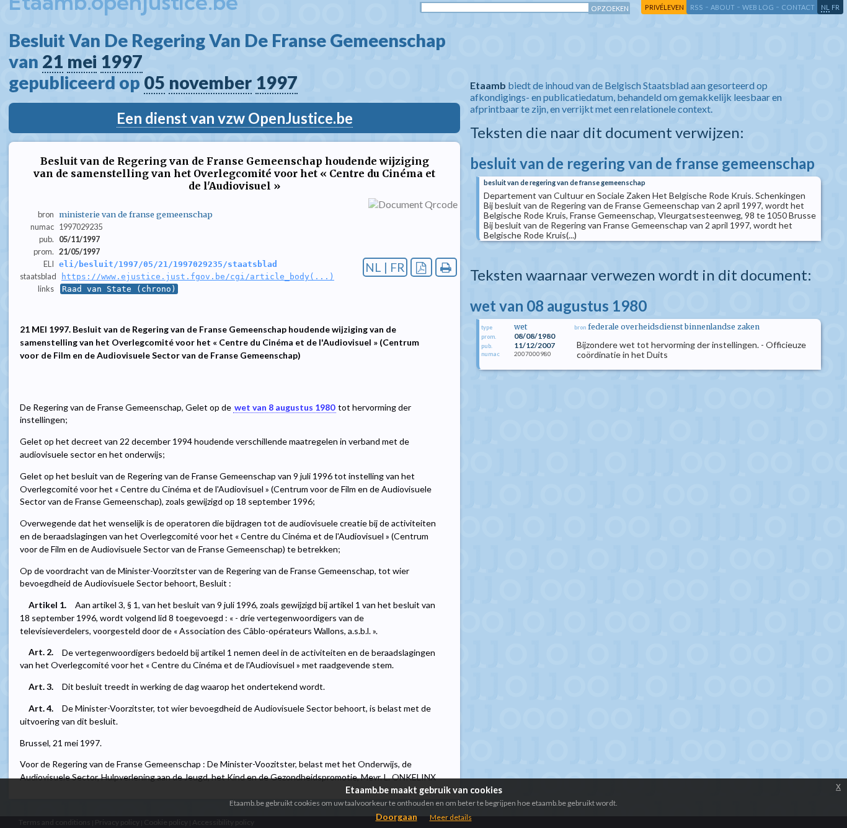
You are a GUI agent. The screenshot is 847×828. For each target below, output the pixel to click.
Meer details (451, 817)
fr (835, 7)
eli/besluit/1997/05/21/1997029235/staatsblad (168, 264)
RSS (696, 7)
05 (154, 82)
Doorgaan (396, 816)
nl (825, 7)
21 (52, 61)
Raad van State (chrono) (119, 289)
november (210, 82)
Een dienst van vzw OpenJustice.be (235, 118)
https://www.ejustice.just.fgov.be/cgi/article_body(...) (197, 276)
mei (82, 61)
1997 (121, 61)
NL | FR (385, 267)
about (723, 7)
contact (798, 7)
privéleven (664, 7)
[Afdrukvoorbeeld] (446, 267)
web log (758, 7)
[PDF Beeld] (421, 267)
